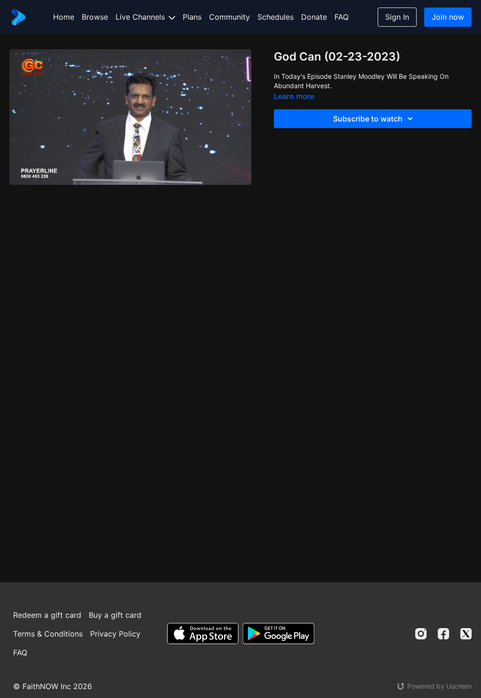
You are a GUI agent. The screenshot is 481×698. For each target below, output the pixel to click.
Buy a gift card (115, 615)
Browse (95, 17)
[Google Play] (278, 633)
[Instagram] (421, 633)
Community (229, 17)
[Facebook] (443, 633)
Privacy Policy (115, 633)
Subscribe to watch (368, 118)
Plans (192, 17)
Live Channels (141, 17)
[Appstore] (203, 633)
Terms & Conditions (48, 633)
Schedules (275, 17)
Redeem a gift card (47, 615)
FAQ (341, 17)
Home (63, 17)
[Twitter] (466, 633)
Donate (314, 17)
